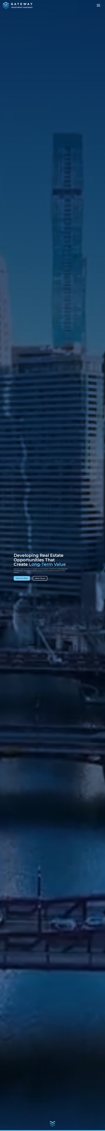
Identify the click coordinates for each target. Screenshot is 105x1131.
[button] (98, 5)
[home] (18, 5)
